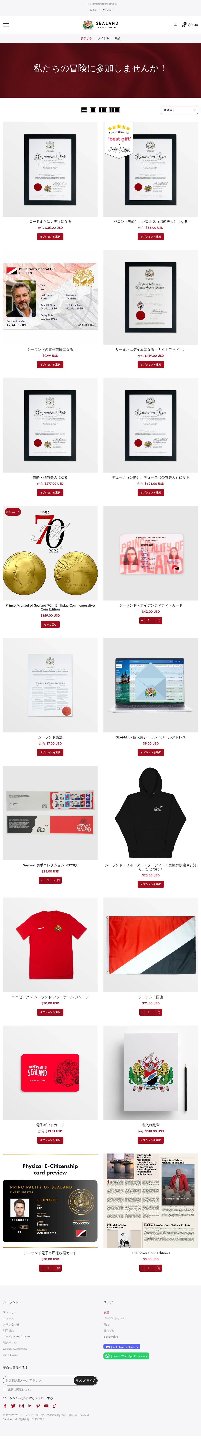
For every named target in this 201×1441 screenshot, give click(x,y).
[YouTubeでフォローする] (46, 1405)
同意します (23, 1389)
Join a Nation (10, 1355)
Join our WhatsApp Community (129, 1356)
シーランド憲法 (50, 737)
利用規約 (8, 1330)
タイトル (103, 38)
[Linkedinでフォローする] (30, 1405)
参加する (86, 38)
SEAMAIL (108, 1330)
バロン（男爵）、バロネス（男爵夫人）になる (151, 221)
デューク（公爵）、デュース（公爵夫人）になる (151, 477)
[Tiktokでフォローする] (54, 1405)
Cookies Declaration (15, 1349)
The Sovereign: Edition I (151, 1253)
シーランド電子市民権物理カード (50, 1253)
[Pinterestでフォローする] (38, 1405)
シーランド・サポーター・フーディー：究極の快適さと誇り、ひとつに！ (151, 867)
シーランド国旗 (150, 997)
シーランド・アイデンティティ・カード (151, 605)
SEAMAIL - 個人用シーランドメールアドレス (151, 737)
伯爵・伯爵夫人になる (50, 477)
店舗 (106, 1312)
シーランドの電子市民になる (50, 349)
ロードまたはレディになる (50, 221)
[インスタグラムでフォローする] (21, 1405)
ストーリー (10, 1312)
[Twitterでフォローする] (13, 1405)
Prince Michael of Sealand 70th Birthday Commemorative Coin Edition (50, 607)
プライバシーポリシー (16, 1337)
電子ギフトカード (50, 1125)
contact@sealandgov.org (104, 3)
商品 (117, 38)
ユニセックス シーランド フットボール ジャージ (50, 997)
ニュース (8, 1318)
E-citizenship (110, 1337)
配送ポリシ (10, 1343)
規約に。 (20, 1389)
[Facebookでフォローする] (5, 1405)
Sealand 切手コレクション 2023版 (50, 865)
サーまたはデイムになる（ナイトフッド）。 (150, 349)
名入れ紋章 (151, 1125)
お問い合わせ (11, 1324)
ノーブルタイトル (114, 1318)
